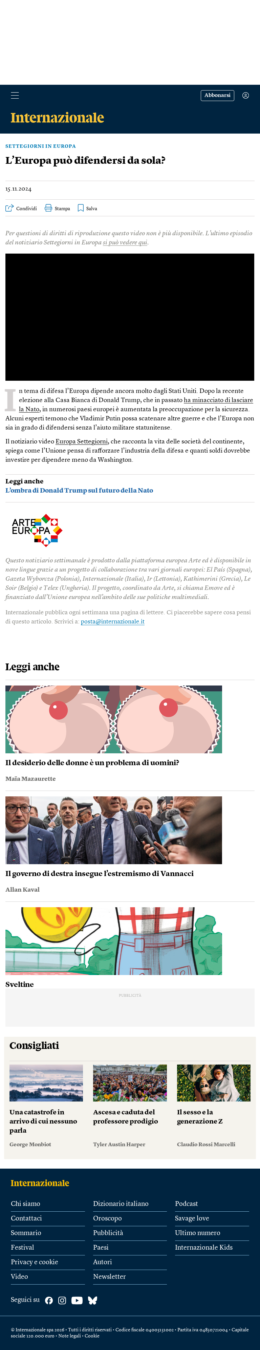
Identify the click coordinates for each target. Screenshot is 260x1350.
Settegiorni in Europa (40, 146)
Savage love (192, 1218)
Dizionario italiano (121, 1204)
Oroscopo (107, 1218)
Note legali (69, 1336)
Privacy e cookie (34, 1262)
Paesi (101, 1248)
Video (19, 1277)
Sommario (26, 1233)
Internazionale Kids (204, 1248)
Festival (22, 1248)
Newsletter (109, 1277)
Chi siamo (25, 1204)
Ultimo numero (197, 1233)
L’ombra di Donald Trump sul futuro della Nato (79, 491)
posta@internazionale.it (113, 622)
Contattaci (26, 1218)
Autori (102, 1262)
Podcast (186, 1204)
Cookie (92, 1336)
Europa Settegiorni (82, 442)
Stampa (62, 208)
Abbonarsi (217, 95)
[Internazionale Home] (42, 1182)
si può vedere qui (125, 243)
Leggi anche (24, 482)
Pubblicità (108, 1233)
